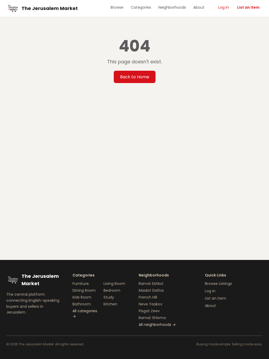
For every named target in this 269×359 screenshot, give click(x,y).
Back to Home (134, 77)
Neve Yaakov (150, 304)
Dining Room (84, 290)
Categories (141, 7)
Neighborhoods (172, 7)
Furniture (81, 283)
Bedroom (112, 290)
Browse (117, 7)
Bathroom (82, 304)
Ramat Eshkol (151, 283)
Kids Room (82, 297)
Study (109, 297)
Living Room (114, 283)
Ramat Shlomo (152, 317)
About (198, 7)
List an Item (248, 7)
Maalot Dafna (151, 290)
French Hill (148, 297)
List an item (215, 298)
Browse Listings (218, 283)
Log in (223, 7)
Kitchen (110, 304)
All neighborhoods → (157, 324)
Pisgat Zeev (149, 311)
